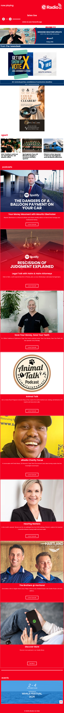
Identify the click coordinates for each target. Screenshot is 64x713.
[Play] (3, 19)
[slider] (16, 19)
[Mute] (10, 19)
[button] (26, 84)
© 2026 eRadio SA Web (32, 711)
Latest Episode (32, 347)
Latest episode (32, 224)
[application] (32, 19)
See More (32, 663)
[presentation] (1, 67)
